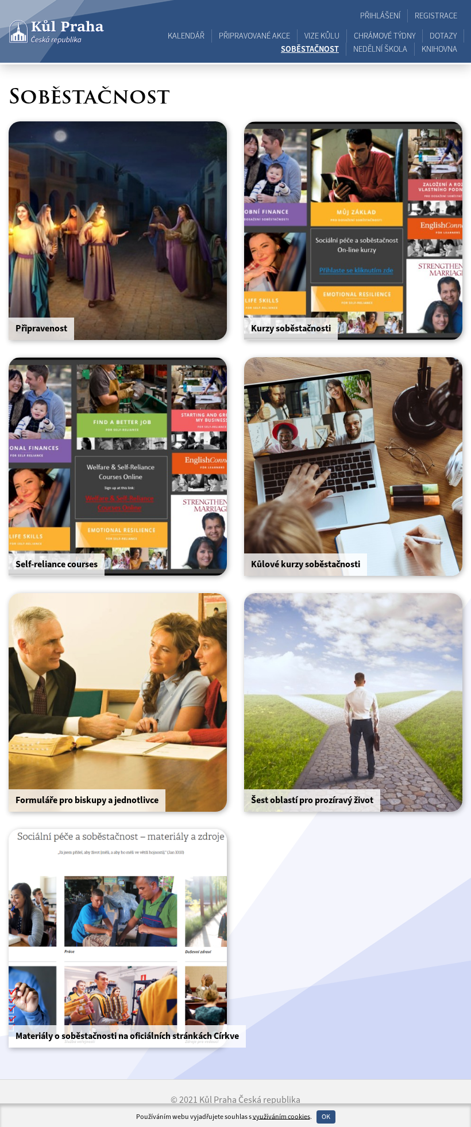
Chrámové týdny (384, 36)
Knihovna (439, 49)
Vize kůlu (321, 36)
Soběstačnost (310, 49)
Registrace (436, 16)
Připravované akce (254, 36)
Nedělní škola (380, 49)
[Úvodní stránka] (57, 32)
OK (326, 1117)
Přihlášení (380, 16)
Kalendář (186, 36)
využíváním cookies (281, 1116)
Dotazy (443, 36)
